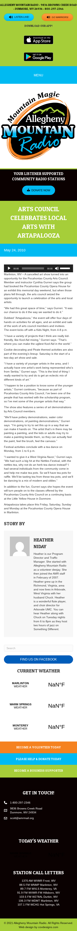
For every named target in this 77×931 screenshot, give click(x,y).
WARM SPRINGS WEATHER (38, 705)
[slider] (65, 268)
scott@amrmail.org (22, 818)
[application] (38, 268)
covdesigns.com (48, 927)
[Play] (9, 268)
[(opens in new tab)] (38, 39)
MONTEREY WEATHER (38, 727)
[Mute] (57, 268)
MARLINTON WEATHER (38, 684)
